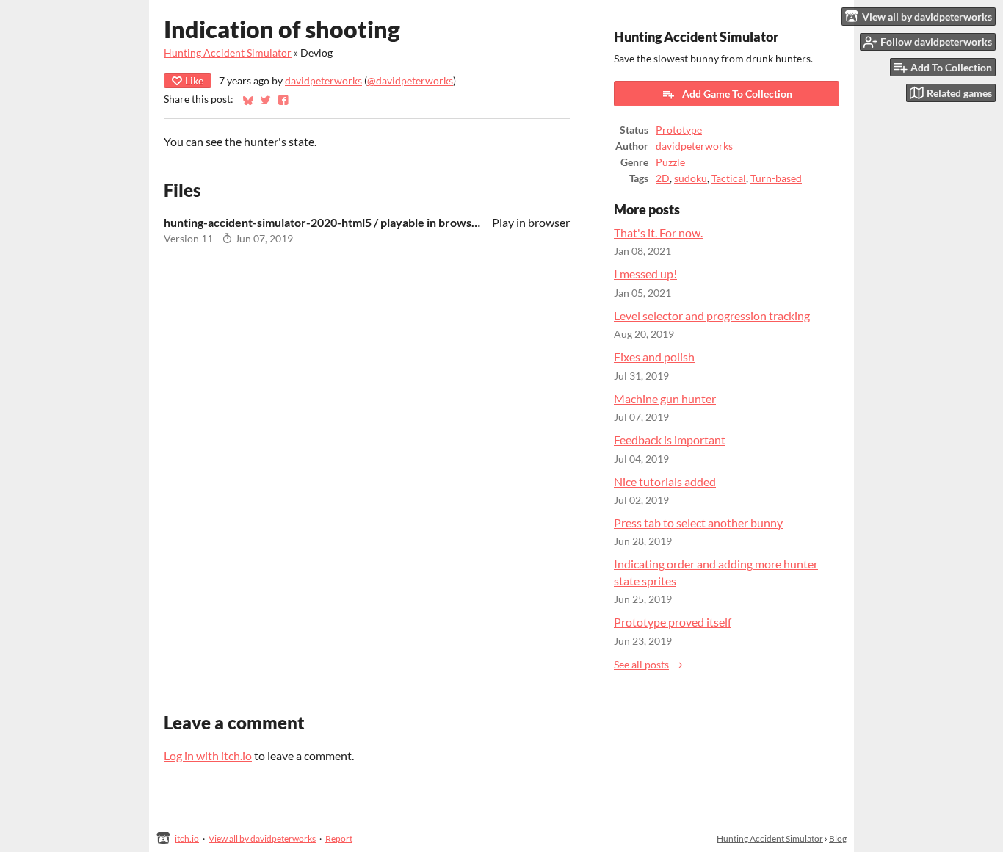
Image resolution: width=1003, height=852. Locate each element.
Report (338, 838)
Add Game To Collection (737, 93)
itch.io (187, 838)
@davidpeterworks (410, 81)
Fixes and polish (654, 357)
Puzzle (670, 162)
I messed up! (645, 274)
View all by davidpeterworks (262, 838)
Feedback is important (669, 440)
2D (663, 178)
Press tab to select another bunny (698, 523)
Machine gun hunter (665, 398)
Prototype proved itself (672, 622)
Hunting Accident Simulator (228, 53)
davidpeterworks (323, 81)
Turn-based (776, 178)
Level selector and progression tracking (712, 315)
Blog (838, 838)
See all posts (641, 665)
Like (194, 80)
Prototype (679, 130)
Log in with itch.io (208, 755)
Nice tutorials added (665, 481)
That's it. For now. (658, 232)
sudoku (690, 178)
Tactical (728, 178)
